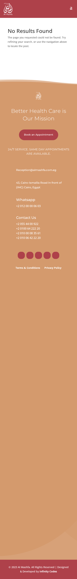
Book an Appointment (38, 134)
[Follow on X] (38, 255)
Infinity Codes (48, 571)
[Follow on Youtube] (55, 255)
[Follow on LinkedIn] (47, 255)
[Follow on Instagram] (29, 255)
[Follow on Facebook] (21, 255)
